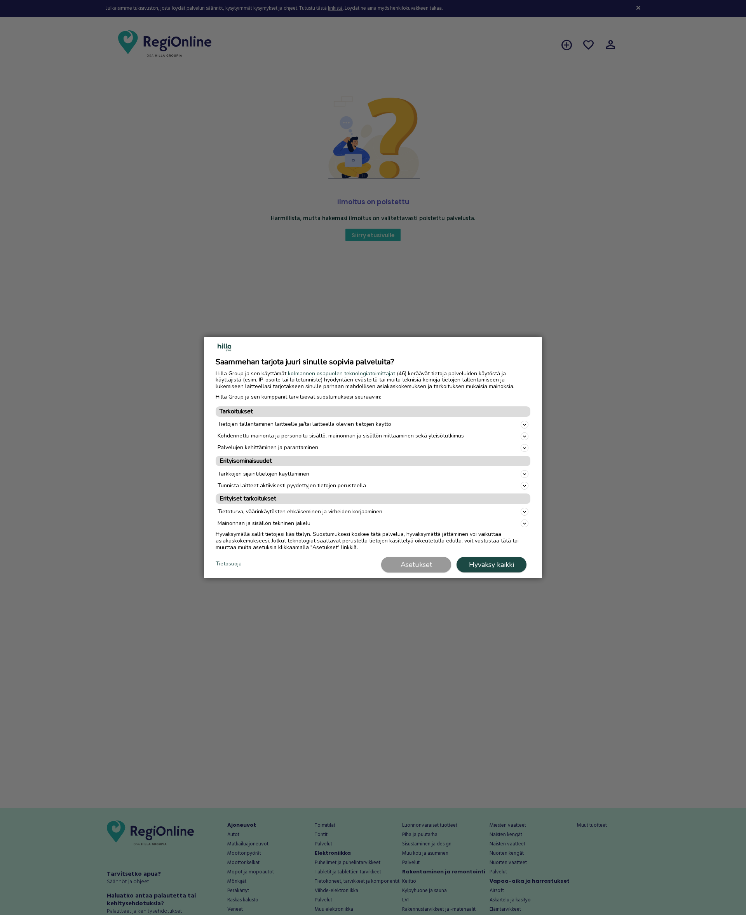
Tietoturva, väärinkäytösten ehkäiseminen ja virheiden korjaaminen (300, 511)
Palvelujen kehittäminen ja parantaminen (268, 447)
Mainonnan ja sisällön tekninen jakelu (264, 523)
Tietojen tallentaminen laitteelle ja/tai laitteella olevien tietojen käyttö (304, 424)
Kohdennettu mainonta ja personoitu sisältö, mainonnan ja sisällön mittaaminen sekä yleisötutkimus (341, 435)
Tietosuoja (229, 564)
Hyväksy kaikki (491, 564)
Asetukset (416, 564)
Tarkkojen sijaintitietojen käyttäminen (263, 474)
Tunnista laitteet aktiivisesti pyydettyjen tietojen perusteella (292, 485)
